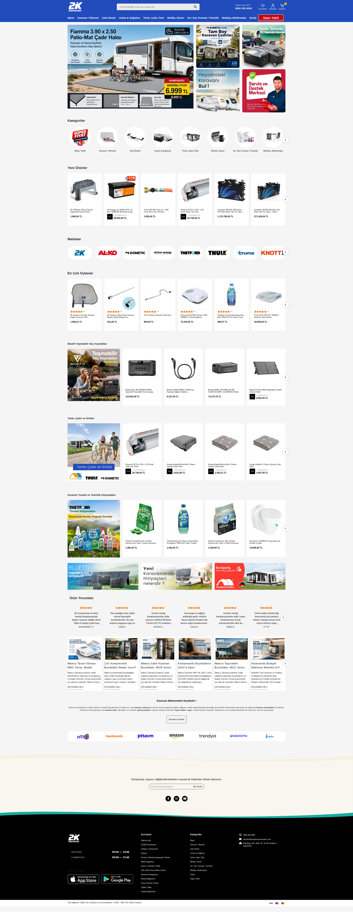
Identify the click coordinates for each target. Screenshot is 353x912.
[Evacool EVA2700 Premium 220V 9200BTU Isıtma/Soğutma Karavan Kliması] (158, 295)
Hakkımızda (146, 840)
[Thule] (190, 253)
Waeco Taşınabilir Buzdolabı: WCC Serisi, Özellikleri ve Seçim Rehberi (193, 665)
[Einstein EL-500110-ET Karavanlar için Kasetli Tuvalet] (266, 519)
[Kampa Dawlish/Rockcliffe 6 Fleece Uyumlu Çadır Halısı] (142, 442)
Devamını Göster (176, 719)
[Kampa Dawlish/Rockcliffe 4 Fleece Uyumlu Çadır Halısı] (183, 442)
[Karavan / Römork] (80, 137)
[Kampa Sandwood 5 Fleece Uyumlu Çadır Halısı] (266, 442)
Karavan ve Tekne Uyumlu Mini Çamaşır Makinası (266, 665)
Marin (192, 840)
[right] (285, 199)
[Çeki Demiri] (107, 137)
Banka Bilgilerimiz (148, 879)
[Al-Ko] (80, 253)
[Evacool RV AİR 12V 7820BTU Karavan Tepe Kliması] (231, 295)
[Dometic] (107, 253)
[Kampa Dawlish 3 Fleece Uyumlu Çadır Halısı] (224, 442)
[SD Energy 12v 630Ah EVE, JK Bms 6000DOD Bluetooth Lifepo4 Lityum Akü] (84, 190)
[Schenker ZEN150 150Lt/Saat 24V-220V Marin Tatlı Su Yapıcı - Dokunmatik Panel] (195, 190)
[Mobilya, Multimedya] (245, 137)
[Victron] (135, 253)
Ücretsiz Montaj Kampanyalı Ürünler (155, 857)
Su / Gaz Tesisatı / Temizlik (217, 151)
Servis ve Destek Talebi (150, 866)
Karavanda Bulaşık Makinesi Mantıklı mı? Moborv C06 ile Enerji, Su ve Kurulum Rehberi (231, 665)
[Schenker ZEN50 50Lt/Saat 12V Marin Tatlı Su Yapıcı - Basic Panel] (231, 190)
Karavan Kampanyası (149, 874)
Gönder (199, 787)
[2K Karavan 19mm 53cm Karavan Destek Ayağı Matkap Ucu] (84, 295)
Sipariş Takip (146, 887)
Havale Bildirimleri (148, 892)
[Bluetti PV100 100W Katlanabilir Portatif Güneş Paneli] (224, 368)
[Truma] (217, 253)
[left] (67, 140)
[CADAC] (273, 253)
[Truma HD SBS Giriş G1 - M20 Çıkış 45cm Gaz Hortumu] (121, 190)
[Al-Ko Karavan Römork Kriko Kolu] (121, 295)
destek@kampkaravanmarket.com (257, 839)
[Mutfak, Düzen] (190, 137)
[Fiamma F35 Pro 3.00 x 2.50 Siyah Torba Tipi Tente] (158, 190)
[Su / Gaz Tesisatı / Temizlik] (218, 137)
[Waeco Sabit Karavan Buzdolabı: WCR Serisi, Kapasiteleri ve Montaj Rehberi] (121, 649)
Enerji (273, 151)
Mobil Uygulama (147, 862)
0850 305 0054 (249, 835)
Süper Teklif (195, 879)
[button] (282, 7)
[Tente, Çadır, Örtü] (162, 137)
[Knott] (245, 253)
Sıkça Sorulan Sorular (150, 883)
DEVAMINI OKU (76, 687)
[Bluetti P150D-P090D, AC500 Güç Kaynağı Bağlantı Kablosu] (142, 368)
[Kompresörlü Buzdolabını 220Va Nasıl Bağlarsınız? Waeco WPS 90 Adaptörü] (158, 649)
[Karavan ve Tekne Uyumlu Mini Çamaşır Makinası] (269, 649)
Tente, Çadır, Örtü (163, 151)
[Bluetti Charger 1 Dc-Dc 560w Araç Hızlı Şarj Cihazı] (266, 368)
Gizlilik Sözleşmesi (148, 845)
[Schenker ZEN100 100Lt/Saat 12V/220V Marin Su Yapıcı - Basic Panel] (268, 190)
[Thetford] (162, 253)
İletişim (144, 853)
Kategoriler (196, 834)
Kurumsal (146, 834)
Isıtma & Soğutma (135, 151)
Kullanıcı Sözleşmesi (149, 849)
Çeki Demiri (107, 151)
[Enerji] (273, 137)
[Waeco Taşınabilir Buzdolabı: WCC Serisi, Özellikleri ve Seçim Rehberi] (195, 649)
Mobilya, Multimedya (245, 151)
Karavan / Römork (80, 151)
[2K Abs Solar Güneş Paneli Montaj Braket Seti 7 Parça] (268, 295)
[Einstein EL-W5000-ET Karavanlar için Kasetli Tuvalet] (224, 519)
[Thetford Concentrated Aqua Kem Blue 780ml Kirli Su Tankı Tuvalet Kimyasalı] (195, 295)
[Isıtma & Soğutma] (135, 137)
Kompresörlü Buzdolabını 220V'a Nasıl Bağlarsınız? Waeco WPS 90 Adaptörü (158, 665)
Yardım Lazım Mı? (242, 5)
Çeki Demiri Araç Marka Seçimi (153, 870)
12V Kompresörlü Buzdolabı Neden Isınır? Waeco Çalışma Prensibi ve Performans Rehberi (84, 665)
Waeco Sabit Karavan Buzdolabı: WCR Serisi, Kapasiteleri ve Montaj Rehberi (119, 665)
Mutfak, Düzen (190, 151)
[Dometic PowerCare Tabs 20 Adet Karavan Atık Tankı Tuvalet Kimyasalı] (183, 519)
